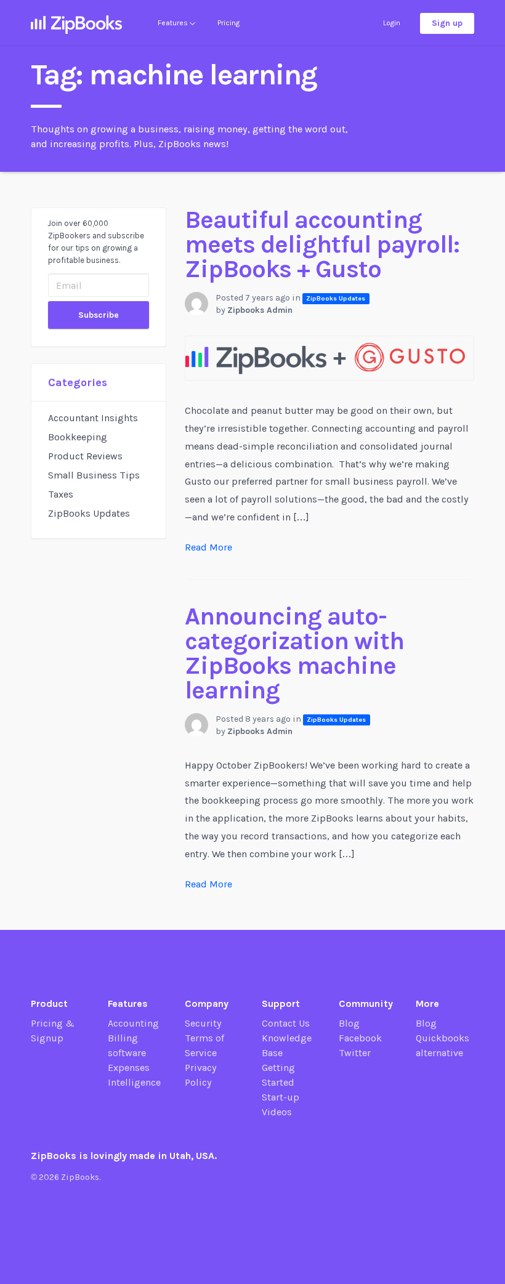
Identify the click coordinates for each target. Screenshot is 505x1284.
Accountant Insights (93, 418)
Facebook (360, 1038)
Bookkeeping (77, 437)
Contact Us (286, 1023)
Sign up (447, 23)
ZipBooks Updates (89, 513)
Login (391, 22)
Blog (349, 1023)
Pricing (228, 22)
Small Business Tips (94, 475)
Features (174, 22)
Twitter (355, 1053)
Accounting (133, 1023)
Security (203, 1023)
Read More (208, 547)
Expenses (129, 1067)
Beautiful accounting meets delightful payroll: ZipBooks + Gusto (322, 244)
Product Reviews (85, 456)
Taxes (60, 494)
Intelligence (134, 1082)
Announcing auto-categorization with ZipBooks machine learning (294, 653)
